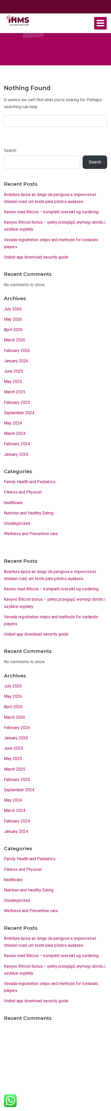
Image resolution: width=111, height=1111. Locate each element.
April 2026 (13, 329)
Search (10, 150)
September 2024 (19, 412)
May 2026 (13, 319)
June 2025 (13, 371)
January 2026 (16, 360)
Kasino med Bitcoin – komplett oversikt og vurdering (51, 211)
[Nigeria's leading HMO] (16, 20)
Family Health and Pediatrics (30, 481)
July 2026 (13, 309)
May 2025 (13, 381)
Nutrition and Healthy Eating (28, 513)
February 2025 (17, 402)
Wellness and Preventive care (31, 533)
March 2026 (14, 340)
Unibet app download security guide (36, 257)
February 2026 (17, 350)
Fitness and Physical (23, 492)
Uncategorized (17, 523)
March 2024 (14, 433)
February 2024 (17, 443)
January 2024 (16, 454)
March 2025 (14, 391)
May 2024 (13, 423)
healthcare (13, 502)
